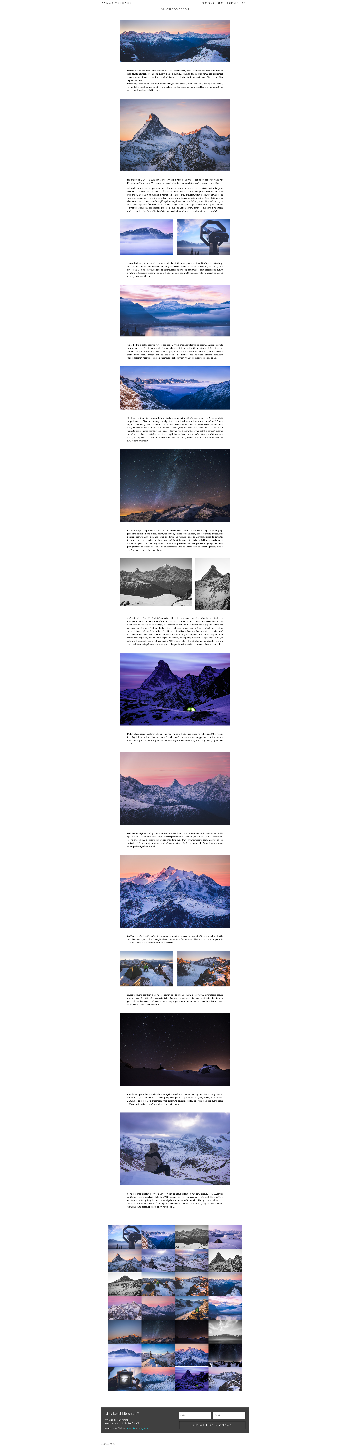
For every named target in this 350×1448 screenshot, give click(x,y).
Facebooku (130, 1428)
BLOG (221, 3)
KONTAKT (232, 3)
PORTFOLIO (208, 3)
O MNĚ (245, 3)
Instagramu (143, 1428)
